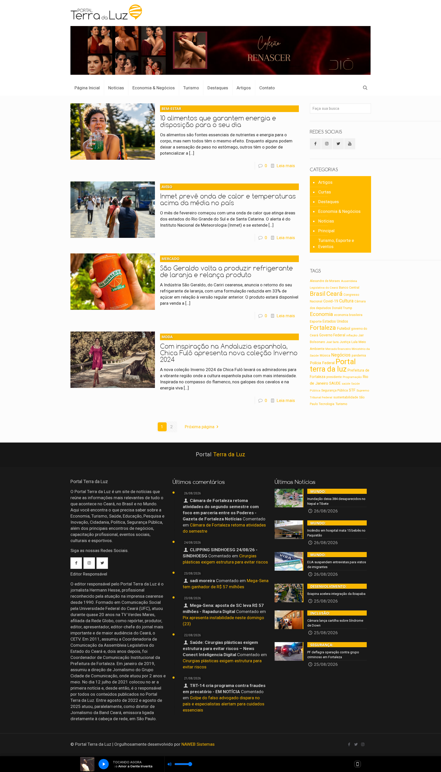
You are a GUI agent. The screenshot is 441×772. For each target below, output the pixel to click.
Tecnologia (326, 404)
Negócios (341, 355)
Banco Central (349, 287)
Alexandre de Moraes (325, 281)
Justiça (345, 342)
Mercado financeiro (338, 349)
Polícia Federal (322, 363)
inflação (351, 335)
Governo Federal (332, 335)
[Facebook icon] (349, 744)
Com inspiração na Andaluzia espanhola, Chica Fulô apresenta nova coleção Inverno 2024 (229, 348)
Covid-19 (330, 301)
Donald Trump (342, 308)
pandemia (359, 355)
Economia (321, 314)
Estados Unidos (335, 321)
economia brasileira (348, 315)
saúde (346, 383)
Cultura (346, 300)
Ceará (334, 293)
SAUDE (335, 383)
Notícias (326, 221)
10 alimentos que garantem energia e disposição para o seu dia (218, 117)
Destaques (328, 201)
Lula (354, 342)
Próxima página (199, 426)
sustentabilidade (345, 397)
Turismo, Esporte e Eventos (336, 243)
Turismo (341, 404)
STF (352, 390)
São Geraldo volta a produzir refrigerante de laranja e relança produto (226, 267)
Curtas (324, 191)
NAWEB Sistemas (198, 744)
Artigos (325, 182)
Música (325, 355)
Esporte (316, 321)
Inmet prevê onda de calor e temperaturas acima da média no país (228, 195)
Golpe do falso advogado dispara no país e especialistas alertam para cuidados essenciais (223, 704)
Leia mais (286, 165)
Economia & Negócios (339, 211)
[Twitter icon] (356, 744)
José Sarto (332, 342)
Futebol (343, 328)
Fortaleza (323, 327)
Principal (326, 230)
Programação (352, 377)
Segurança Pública (334, 390)
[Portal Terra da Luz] (106, 11)
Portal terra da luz (333, 365)
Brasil (317, 293)
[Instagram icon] (362, 744)
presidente (334, 377)
